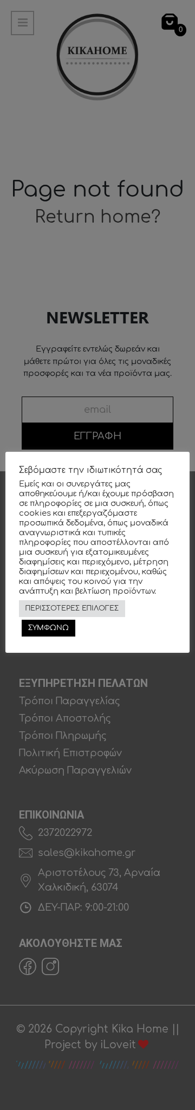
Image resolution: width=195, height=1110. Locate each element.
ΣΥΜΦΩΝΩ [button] (48, 628)
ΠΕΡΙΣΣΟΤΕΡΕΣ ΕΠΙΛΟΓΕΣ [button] (72, 608)
